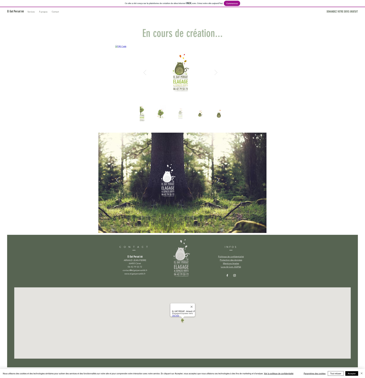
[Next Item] (216, 72)
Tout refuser (335, 373)
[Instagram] (234, 275)
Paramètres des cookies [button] (315, 373)
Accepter (352, 373)
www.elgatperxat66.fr (134, 273)
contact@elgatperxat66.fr (135, 270)
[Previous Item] (117, 180)
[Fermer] (361, 373)
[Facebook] (227, 275)
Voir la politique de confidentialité (278, 373)
